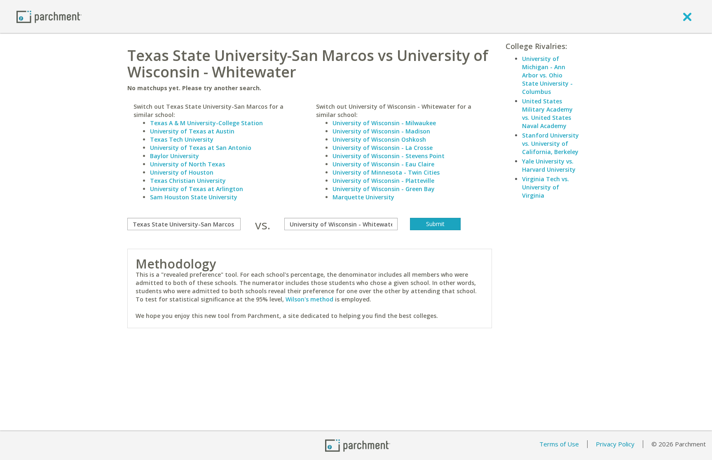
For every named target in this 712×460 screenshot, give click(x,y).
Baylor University (174, 156)
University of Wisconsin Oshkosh (379, 139)
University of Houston (181, 172)
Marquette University (363, 197)
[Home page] (49, 16)
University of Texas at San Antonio (200, 148)
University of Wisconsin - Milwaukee (384, 123)
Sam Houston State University (193, 197)
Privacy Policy (615, 444)
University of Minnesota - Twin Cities (386, 172)
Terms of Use (559, 444)
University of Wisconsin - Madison (381, 131)
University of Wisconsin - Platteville (383, 180)
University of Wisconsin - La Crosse (383, 148)
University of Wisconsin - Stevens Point (389, 156)
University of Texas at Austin (192, 131)
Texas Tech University (181, 139)
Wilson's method (309, 299)
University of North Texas (187, 164)
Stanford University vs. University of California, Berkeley (550, 143)
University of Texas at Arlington (196, 189)
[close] (687, 16)
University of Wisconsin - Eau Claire (383, 164)
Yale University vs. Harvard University (549, 165)
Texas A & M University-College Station (206, 123)
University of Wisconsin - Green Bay (384, 189)
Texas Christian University (188, 180)
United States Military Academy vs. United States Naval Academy (547, 113)
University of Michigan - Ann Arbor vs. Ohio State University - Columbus (547, 75)
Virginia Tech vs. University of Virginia (545, 187)
